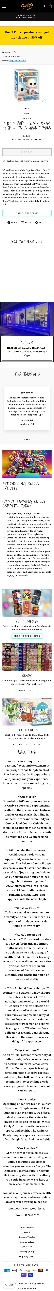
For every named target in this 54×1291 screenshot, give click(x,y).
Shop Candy (27, 690)
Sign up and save (26, 1265)
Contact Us (27, 1246)
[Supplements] (27, 603)
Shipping (16, 139)
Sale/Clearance (26, 1227)
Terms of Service (27, 1237)
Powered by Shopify (27, 1288)
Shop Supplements (27, 636)
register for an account (19, 517)
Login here (32, 513)
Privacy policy (27, 1251)
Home (26, 113)
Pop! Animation (17, 60)
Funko (27, 119)
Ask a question (27, 213)
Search (27, 1232)
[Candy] (27, 657)
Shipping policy (27, 1256)
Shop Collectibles (27, 745)
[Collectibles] (27, 712)
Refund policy (27, 1242)
